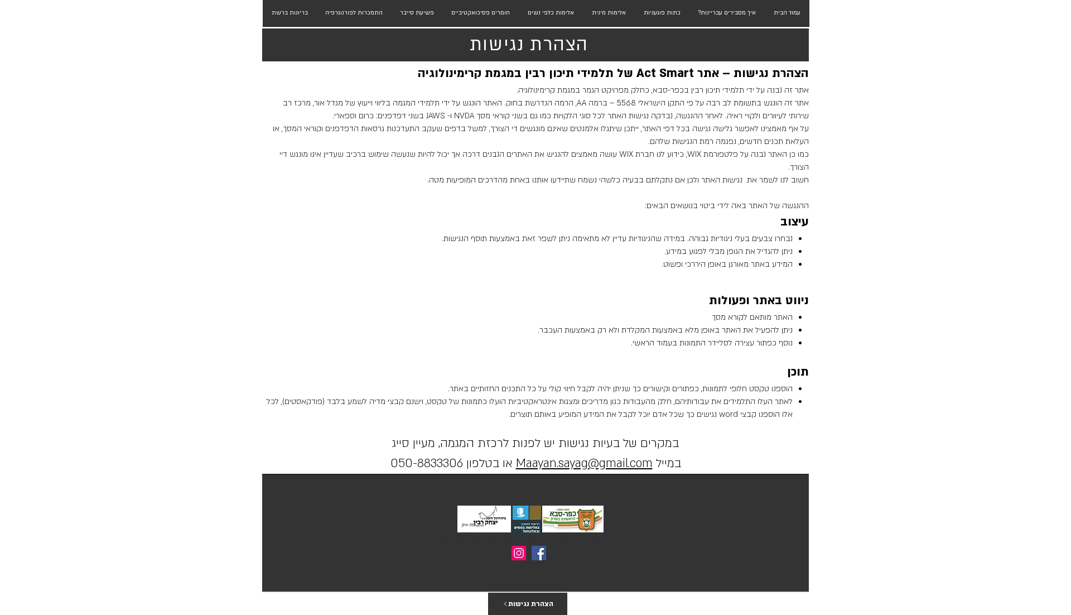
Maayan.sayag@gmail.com (584, 463)
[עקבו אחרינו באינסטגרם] (519, 553)
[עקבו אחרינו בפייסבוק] (539, 553)
